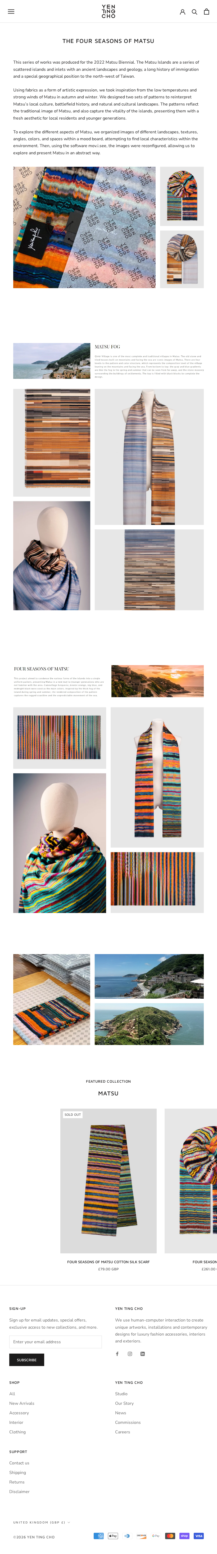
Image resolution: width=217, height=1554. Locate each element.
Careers (122, 1432)
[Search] (194, 11)
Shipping (17, 1473)
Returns (17, 1482)
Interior (16, 1422)
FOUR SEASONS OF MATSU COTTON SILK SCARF (108, 1261)
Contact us (19, 1463)
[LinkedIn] (143, 1353)
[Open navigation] (11, 11)
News (120, 1413)
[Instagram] (130, 1353)
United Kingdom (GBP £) (39, 1522)
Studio (121, 1394)
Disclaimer (19, 1492)
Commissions (128, 1422)
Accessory (19, 1413)
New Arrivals (21, 1403)
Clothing (17, 1432)
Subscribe (27, 1360)
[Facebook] (117, 1353)
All (12, 1394)
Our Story (124, 1403)
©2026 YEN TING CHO (34, 1537)
